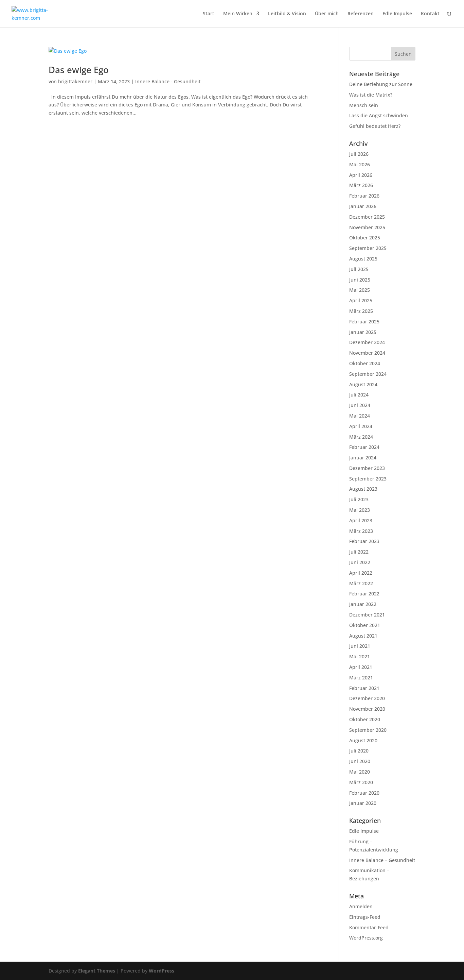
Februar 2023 (364, 541)
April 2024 (360, 426)
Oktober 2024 (364, 363)
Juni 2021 (359, 646)
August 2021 (363, 635)
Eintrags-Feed (364, 917)
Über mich (327, 14)
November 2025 (367, 227)
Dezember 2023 (367, 468)
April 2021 (360, 667)
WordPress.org (366, 937)
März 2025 (361, 311)
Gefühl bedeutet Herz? (374, 126)
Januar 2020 (362, 803)
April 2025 (360, 300)
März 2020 (361, 782)
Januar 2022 (362, 604)
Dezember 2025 (367, 217)
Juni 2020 (359, 761)
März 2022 (361, 583)
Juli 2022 (359, 551)
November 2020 (367, 709)
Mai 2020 (359, 771)
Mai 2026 (359, 164)
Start (208, 14)
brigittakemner (75, 81)
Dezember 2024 (367, 342)
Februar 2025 (364, 321)
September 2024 (368, 374)
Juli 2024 (359, 394)
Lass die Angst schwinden (378, 115)
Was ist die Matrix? (370, 94)
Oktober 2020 (364, 719)
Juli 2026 (359, 154)
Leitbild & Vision (287, 14)
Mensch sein (363, 105)
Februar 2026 (364, 195)
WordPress (161, 970)
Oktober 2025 (364, 237)
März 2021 (361, 677)
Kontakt (430, 14)
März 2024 (361, 437)
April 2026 (360, 175)
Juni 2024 (359, 405)
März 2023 (361, 531)
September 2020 (368, 730)
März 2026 (361, 185)
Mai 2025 (359, 290)
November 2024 (367, 353)
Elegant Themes (96, 970)
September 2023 (368, 478)
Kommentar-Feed (369, 927)
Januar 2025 (362, 332)
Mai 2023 (359, 510)
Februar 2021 (364, 688)
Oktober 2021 (364, 625)
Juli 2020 (359, 750)
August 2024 (363, 384)
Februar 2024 (364, 447)
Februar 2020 (364, 793)
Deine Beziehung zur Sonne (380, 84)
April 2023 (360, 520)
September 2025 (368, 248)
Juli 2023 (359, 499)
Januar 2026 (362, 206)
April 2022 (360, 573)
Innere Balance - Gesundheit (167, 81)
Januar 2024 (362, 457)
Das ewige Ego (79, 70)
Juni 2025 (359, 279)
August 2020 (363, 740)
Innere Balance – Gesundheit (382, 860)
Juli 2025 (359, 269)
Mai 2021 (359, 656)
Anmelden (361, 906)
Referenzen (360, 14)
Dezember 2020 (367, 698)
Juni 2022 (359, 562)
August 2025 (363, 258)
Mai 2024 (359, 415)
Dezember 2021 (367, 614)
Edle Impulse (397, 14)
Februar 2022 (364, 593)
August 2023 (363, 489)
